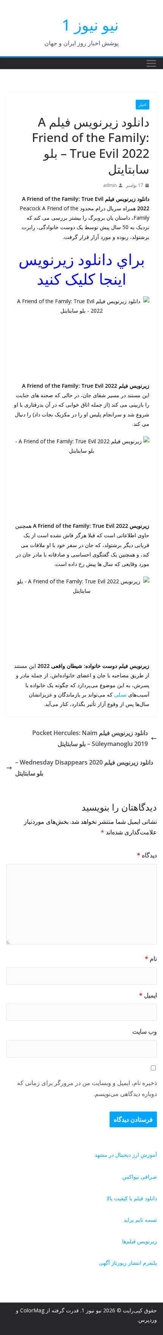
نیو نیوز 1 (90, 24)
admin (110, 185)
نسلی (120, 694)
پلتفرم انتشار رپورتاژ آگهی (128, 1262)
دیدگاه (147, 855)
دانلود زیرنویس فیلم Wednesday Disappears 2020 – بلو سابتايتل (84, 767)
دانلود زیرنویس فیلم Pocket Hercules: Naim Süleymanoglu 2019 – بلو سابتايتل (90, 738)
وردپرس (147, 1319)
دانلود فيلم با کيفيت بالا (132, 1198)
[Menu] (151, 63)
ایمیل (148, 995)
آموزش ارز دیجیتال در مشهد (126, 1154)
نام (151, 958)
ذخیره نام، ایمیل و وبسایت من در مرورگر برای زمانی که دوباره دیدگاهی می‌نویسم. (87, 1088)
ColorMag (32, 1310)
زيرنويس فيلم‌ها (139, 1241)
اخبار (142, 104)
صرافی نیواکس (139, 1176)
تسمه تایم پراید (140, 1219)
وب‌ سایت (144, 1031)
